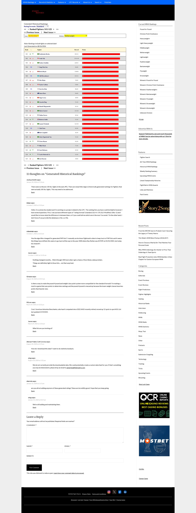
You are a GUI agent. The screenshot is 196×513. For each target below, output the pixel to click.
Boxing (140, 271)
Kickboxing (142, 313)
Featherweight (145, 62)
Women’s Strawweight (147, 103)
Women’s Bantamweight (148, 94)
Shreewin (74, 500)
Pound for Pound (145, 29)
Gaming (141, 299)
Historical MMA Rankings (148, 167)
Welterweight (144, 52)
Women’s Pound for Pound (149, 80)
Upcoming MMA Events (148, 176)
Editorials (141, 276)
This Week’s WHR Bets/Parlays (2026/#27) (153, 238)
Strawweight (144, 76)
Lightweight (144, 57)
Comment (32, 425)
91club (141, 119)
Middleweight (144, 48)
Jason (30, 253)
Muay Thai (142, 331)
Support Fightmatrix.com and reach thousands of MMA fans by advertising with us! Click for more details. (155, 136)
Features (61, 2)
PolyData (107, 2)
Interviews (142, 308)
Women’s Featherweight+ (148, 90)
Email (68, 446)
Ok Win (141, 469)
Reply (33, 192)
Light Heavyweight (146, 43)
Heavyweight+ (145, 38)
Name (30, 446)
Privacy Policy (86, 494)
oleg (29, 358)
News (140, 336)
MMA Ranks (142, 322)
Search (97, 2)
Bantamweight (145, 66)
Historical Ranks (144, 303)
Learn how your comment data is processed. (69, 473)
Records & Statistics (46, 2)
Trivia (140, 368)
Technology (142, 359)
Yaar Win (112, 500)
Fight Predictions (144, 289)
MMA (140, 317)
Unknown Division (146, 113)
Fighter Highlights (144, 294)
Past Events (144, 194)
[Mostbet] (154, 456)
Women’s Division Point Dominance (152, 85)
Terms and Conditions (99, 494)
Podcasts (141, 345)
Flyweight (143, 71)
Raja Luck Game (144, 384)
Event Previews (143, 280)
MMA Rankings (28, 2)
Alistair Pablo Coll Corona (36, 342)
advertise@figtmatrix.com (76, 368)
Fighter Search (145, 157)
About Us (86, 2)
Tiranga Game (120, 500)
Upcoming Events (144, 373)
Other (140, 340)
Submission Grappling (145, 354)
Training (141, 364)
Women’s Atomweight (147, 108)
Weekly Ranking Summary (148, 171)
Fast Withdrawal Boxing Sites (99, 500)
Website (30, 456)
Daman (86, 500)
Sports (140, 350)
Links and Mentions (146, 190)
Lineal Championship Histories (150, 180)
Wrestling (141, 378)
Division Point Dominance (149, 34)
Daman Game (143, 478)
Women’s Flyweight (146, 99)
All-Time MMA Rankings (148, 162)
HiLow (29, 302)
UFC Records (73, 2)
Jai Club (80, 500)
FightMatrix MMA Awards (149, 185)
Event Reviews (143, 285)
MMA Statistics (143, 327)
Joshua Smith (32, 180)
